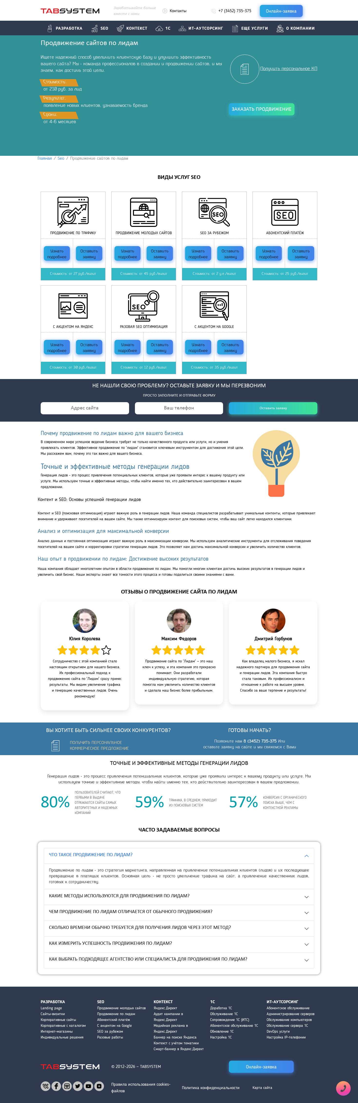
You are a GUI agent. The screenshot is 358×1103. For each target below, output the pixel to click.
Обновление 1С (222, 1032)
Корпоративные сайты (58, 1020)
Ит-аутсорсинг (205, 28)
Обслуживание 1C (224, 1014)
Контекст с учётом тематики (176, 1043)
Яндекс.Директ (165, 1008)
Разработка (69, 28)
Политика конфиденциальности (211, 1088)
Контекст (136, 28)
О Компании (300, 28)
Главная (45, 159)
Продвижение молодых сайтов (121, 1008)
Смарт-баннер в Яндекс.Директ (179, 1049)
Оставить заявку (89, 254)
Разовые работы (110, 1037)
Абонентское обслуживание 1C (234, 1026)
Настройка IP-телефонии (286, 1037)
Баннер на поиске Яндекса (175, 1037)
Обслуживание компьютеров (289, 1020)
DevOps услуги (278, 1032)
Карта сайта (262, 1088)
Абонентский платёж (113, 1020)
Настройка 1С (221, 1037)
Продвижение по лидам (116, 1014)
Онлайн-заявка (281, 11)
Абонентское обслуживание (288, 1008)
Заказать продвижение (262, 109)
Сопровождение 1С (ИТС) (229, 1020)
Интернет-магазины (57, 1032)
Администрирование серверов (290, 1014)
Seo (104, 28)
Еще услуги (254, 28)
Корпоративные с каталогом (63, 1026)
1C (167, 28)
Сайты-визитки (53, 1014)
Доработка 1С (221, 1008)
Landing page (51, 1008)
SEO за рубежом (110, 1032)
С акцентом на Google (114, 1026)
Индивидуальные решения (62, 1037)
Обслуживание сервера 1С (287, 1026)
